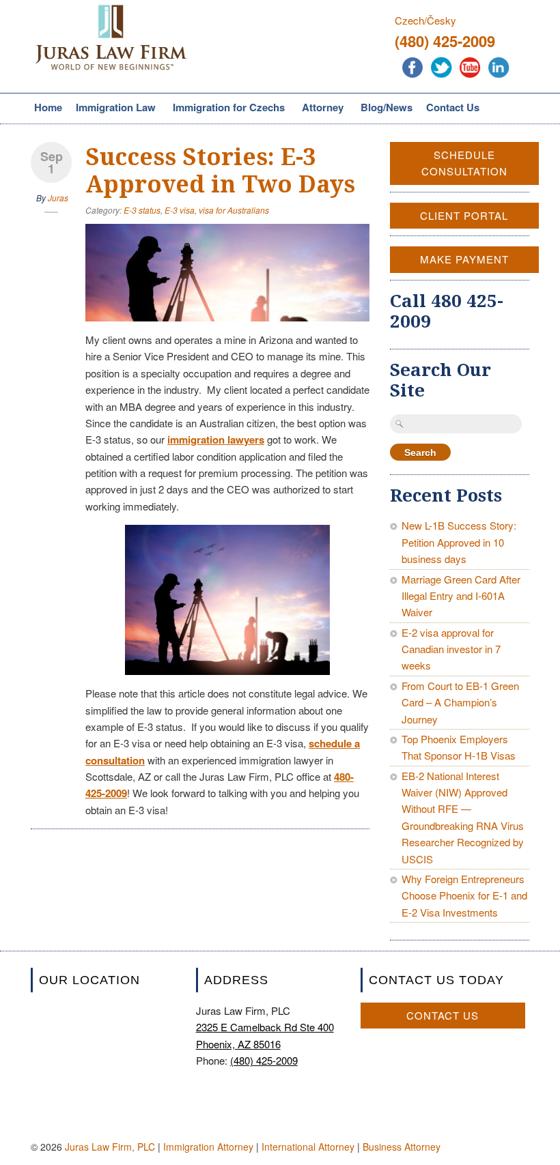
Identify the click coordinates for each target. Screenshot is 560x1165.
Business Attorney (401, 1146)
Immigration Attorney (208, 1146)
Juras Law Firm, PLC (110, 1146)
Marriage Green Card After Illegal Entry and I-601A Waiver (461, 596)
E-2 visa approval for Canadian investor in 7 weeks (451, 649)
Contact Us (452, 107)
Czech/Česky (425, 20)
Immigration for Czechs (227, 108)
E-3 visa (180, 210)
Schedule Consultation (464, 162)
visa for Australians (234, 210)
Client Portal (464, 215)
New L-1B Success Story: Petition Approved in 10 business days (459, 542)
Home (48, 107)
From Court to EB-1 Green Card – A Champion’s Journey (460, 702)
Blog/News (386, 107)
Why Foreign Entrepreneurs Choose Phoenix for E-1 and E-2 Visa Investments (464, 895)
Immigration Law (114, 108)
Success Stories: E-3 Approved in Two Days (220, 170)
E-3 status (142, 210)
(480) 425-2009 (445, 41)
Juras (58, 197)
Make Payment (464, 259)
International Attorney (308, 1146)
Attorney (321, 108)
